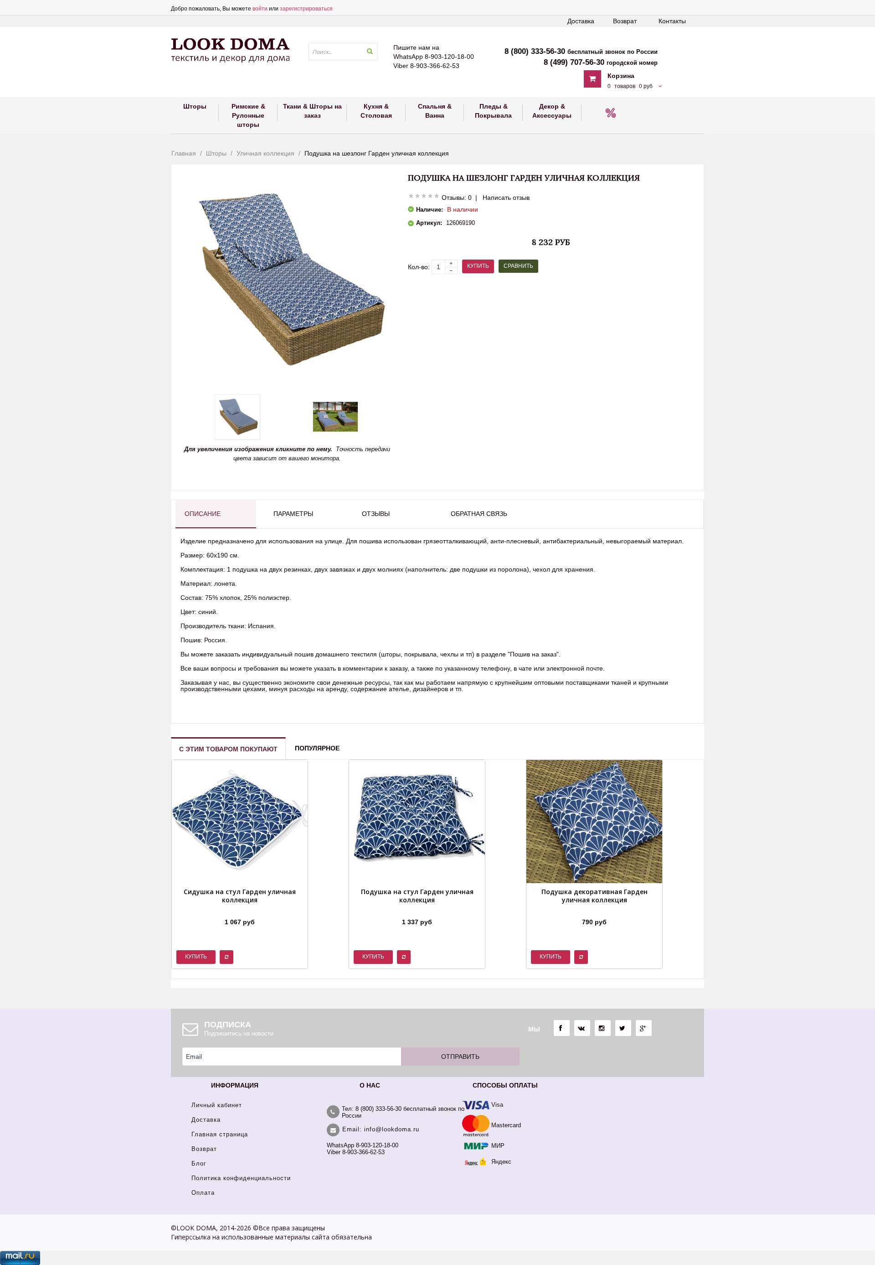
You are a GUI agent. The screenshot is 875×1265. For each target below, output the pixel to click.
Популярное (317, 748)
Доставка (580, 21)
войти (260, 8)
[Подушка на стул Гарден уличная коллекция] (417, 910)
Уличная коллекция (265, 153)
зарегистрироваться (306, 8)
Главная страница (219, 1134)
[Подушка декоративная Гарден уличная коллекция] (594, 910)
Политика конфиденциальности (241, 1178)
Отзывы (376, 513)
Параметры (293, 513)
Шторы (216, 153)
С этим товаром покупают (228, 749)
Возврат (625, 21)
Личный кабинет (216, 1105)
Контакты (672, 21)
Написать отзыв (506, 197)
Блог (198, 1163)
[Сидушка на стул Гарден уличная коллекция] (239, 910)
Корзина (620, 75)
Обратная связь (479, 513)
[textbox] (343, 51)
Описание (203, 513)
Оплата (203, 1192)
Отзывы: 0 (457, 197)
